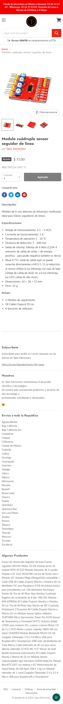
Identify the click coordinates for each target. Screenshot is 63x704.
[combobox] (27, 33)
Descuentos (31, 693)
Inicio (5, 49)
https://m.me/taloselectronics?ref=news (23, 364)
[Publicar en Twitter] (11, 194)
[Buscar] (56, 33)
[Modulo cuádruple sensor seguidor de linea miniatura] (7, 124)
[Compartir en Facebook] (4, 194)
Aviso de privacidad (46, 689)
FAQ (6, 689)
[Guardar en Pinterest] (24, 194)
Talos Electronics (16, 148)
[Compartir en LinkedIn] (17, 194)
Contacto (16, 689)
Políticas (29, 689)
